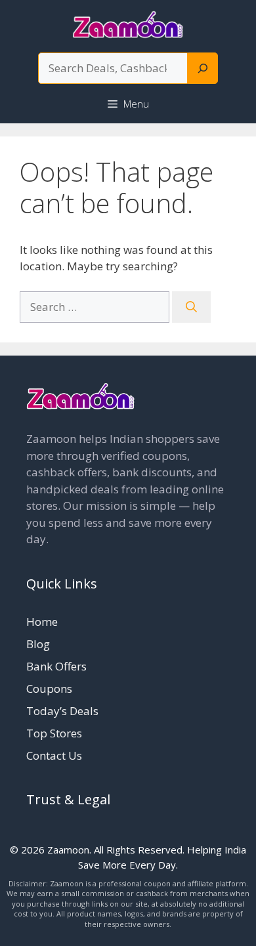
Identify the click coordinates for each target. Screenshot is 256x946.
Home (42, 621)
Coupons (49, 688)
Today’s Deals (62, 710)
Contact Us (54, 755)
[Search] (203, 68)
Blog (38, 643)
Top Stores (54, 733)
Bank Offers (56, 666)
